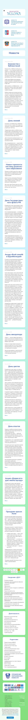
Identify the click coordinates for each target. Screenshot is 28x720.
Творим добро (7, 647)
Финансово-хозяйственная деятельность (13, 598)
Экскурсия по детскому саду (10, 645)
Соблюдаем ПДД (8, 618)
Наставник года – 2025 (9, 630)
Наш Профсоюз (7, 622)
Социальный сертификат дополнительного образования (13, 654)
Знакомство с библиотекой (14, 65)
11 (14, 571)
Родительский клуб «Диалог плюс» (12, 648)
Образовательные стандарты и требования (14, 587)
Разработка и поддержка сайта (22, 697)
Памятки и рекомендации (10, 644)
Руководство (7, 589)
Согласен (10, 717)
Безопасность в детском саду (10, 616)
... (23, 569)
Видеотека (6, 659)
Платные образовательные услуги (11, 596)
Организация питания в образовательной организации (13, 606)
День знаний (14, 120)
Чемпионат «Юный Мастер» (10, 626)
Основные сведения (8, 580)
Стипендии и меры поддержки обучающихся (14, 602)
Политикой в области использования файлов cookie (10, 714)
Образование (7, 586)
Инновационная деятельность (11, 619)
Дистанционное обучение (10, 621)
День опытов (14, 426)
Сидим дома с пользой (9, 665)
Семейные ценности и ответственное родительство (12, 662)
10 (11, 571)
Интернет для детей (8, 656)
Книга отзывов (7, 663)
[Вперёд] (17, 572)
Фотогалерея (7, 657)
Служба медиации (8, 632)
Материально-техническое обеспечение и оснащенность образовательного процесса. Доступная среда (14, 593)
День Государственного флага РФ (14, 201)
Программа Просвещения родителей (12, 652)
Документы (6, 584)
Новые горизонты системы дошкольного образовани (14, 166)
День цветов (14, 366)
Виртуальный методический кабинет (12, 624)
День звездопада (14, 334)
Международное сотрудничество (11, 603)
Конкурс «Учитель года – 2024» (11, 629)
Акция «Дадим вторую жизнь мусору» (14, 479)
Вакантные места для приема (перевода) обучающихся (13, 600)
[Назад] (4, 570)
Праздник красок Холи (14, 512)
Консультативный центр (9, 650)
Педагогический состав (9, 591)
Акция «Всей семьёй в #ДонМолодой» (14, 255)
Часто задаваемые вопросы (10, 667)
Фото (6, 109)
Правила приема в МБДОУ (10, 642)
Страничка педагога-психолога (11, 627)
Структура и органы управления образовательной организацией (13, 582)
